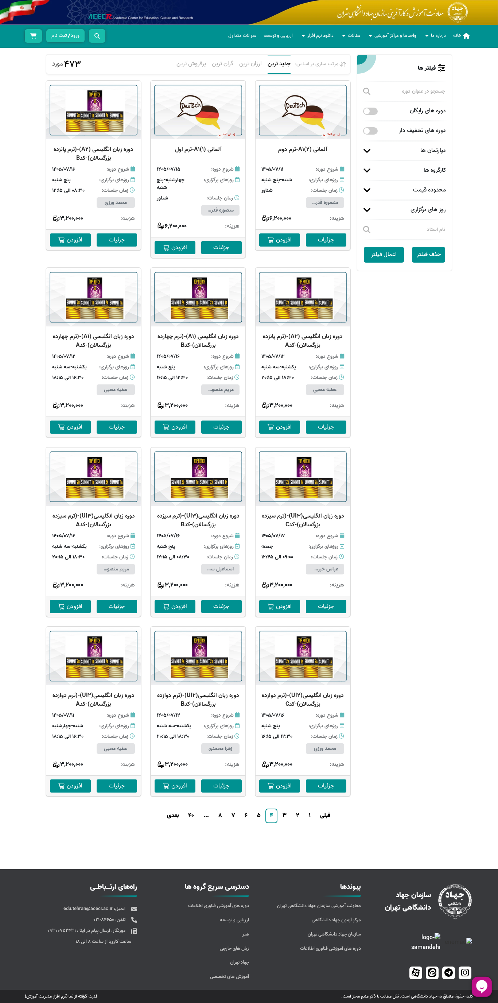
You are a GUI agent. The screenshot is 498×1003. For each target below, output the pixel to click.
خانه (457, 35)
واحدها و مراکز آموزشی (395, 35)
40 (191, 815)
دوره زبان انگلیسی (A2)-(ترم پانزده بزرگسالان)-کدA (303, 341)
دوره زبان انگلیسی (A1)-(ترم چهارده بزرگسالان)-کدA (93, 341)
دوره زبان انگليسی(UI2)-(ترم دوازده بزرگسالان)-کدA (93, 700)
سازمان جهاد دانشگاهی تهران (334, 934)
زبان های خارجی (234, 948)
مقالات (354, 35)
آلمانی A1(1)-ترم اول (198, 149)
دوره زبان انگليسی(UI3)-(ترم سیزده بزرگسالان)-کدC (303, 520)
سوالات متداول (242, 35)
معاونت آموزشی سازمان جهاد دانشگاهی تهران (319, 906)
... (206, 815)
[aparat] (416, 973)
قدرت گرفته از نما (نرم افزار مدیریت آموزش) (61, 996)
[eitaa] (432, 973)
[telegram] (448, 973)
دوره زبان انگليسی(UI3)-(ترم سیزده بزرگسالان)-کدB (198, 520)
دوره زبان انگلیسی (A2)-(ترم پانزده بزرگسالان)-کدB (93, 154)
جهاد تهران (239, 962)
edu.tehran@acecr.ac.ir (88, 909)
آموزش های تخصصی (229, 976)
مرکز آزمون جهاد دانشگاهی (336, 920)
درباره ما (438, 35)
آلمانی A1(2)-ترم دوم (302, 149)
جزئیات (326, 240)
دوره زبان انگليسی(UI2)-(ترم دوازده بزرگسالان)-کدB (198, 700)
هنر (245, 934)
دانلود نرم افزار (320, 35)
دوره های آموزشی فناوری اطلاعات (330, 948)
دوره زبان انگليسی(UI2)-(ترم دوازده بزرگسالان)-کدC (303, 700)
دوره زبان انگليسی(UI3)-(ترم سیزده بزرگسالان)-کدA (93, 520)
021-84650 (104, 919)
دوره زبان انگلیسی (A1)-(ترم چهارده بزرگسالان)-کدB (198, 341)
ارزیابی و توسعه (278, 35)
